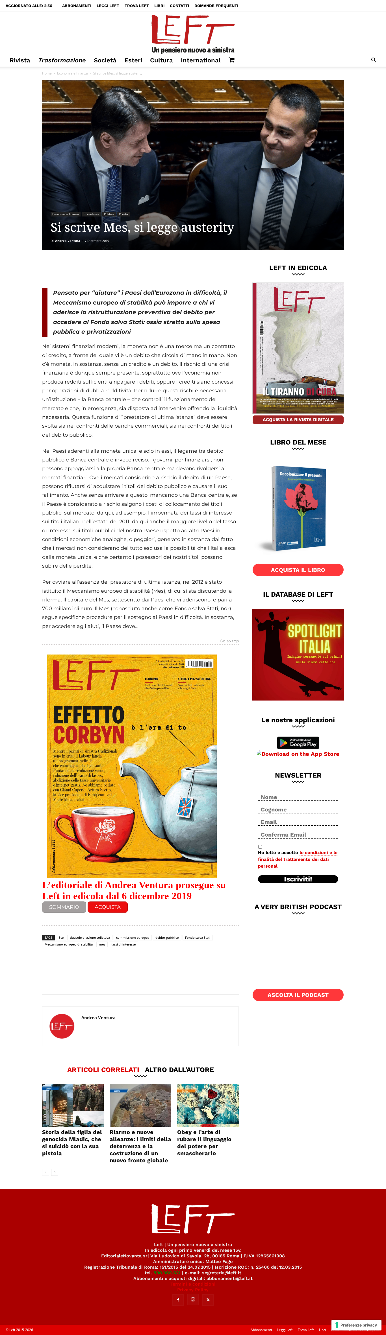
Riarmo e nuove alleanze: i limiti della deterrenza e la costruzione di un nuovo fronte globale (140, 1146)
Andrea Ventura (67, 240)
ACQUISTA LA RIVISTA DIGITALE (298, 419)
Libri (159, 5)
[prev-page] (45, 1172)
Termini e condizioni (193, 1284)
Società (105, 60)
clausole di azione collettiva (90, 937)
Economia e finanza (72, 73)
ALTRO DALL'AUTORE (179, 1069)
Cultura (161, 60)
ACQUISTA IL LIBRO (298, 569)
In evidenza (91, 214)
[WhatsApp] (119, 269)
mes (102, 944)
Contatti (179, 5)
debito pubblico (167, 937)
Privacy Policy (193, 1289)
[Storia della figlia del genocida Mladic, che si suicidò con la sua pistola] (73, 1105)
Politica (109, 214)
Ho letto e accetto (297, 859)
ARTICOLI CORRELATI (103, 1069)
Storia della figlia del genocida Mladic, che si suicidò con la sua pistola (72, 1143)
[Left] (193, 33)
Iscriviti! (298, 879)
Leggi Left (108, 5)
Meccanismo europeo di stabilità (69, 944)
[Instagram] (193, 1299)
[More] (139, 269)
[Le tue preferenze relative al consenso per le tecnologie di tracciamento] (356, 1325)
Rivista (20, 60)
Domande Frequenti (216, 5)
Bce (61, 937)
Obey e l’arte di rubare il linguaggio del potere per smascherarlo (204, 1143)
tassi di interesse (123, 944)
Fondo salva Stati (197, 937)
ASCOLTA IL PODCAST (298, 995)
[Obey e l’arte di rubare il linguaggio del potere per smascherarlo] (208, 1105)
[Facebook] (82, 269)
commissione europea (132, 937)
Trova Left (137, 5)
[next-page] (54, 1172)
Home (47, 73)
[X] (101, 269)
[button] (373, 61)
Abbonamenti (76, 5)
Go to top (229, 641)
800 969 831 (167, 1272)
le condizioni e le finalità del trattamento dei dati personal (297, 859)
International (201, 60)
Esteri (133, 60)
